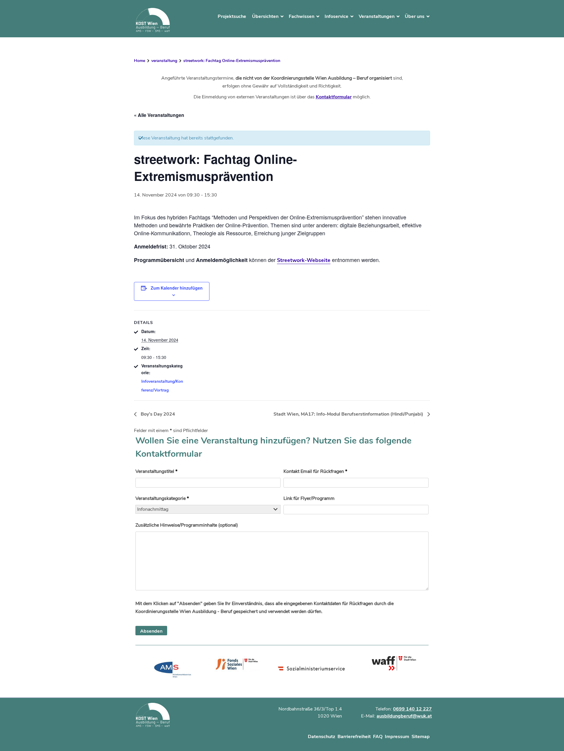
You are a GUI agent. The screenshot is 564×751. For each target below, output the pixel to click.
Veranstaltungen (377, 16)
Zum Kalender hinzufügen (177, 288)
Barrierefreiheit (354, 736)
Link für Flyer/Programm (309, 498)
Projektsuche (232, 16)
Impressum (397, 736)
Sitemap (421, 736)
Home (139, 60)
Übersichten (265, 16)
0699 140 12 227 (412, 709)
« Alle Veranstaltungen (159, 115)
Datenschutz (321, 736)
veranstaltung (164, 60)
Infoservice (336, 16)
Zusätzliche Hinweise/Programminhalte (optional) (186, 525)
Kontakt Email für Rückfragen (315, 471)
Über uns (414, 16)
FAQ (377, 736)
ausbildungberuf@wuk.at (404, 716)
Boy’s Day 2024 (157, 414)
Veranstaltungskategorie (162, 498)
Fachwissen (301, 16)
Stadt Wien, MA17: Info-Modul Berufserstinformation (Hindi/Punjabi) (348, 414)
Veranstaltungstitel (156, 471)
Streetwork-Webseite (303, 260)
